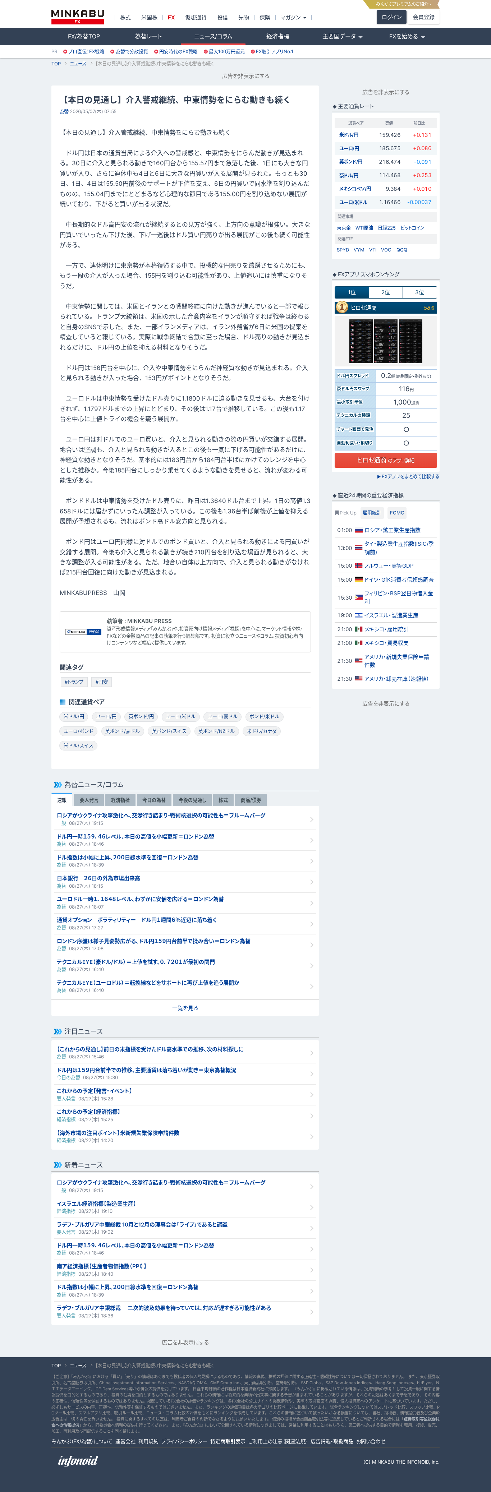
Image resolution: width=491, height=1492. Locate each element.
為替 (64, 111)
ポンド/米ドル (264, 716)
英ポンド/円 (141, 716)
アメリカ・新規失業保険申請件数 (396, 661)
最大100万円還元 (227, 51)
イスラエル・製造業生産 (391, 615)
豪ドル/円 (348, 175)
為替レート (148, 36)
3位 (419, 292)
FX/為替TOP (84, 36)
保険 (265, 17)
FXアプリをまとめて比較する (408, 476)
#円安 (102, 682)
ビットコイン (412, 228)
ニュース (78, 63)
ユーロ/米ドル (181, 716)
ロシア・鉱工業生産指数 (392, 530)
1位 (352, 292)
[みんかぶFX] (77, 17)
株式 (125, 17)
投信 (222, 17)
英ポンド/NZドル (216, 731)
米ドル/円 (74, 716)
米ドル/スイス (78, 745)
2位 (385, 292)
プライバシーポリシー (184, 1441)
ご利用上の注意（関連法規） (278, 1441)
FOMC (397, 513)
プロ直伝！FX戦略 (86, 51)
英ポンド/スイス (169, 731)
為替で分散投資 (132, 51)
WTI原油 (364, 228)
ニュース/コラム (213, 36)
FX (171, 17)
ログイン (391, 17)
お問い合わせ (370, 1441)
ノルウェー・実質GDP (389, 565)
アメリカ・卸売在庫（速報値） (397, 678)
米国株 (149, 17)
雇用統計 (372, 513)
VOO (386, 250)
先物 (243, 17)
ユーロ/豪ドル (223, 716)
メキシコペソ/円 (355, 188)
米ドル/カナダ (262, 731)
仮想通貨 (196, 17)
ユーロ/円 (106, 716)
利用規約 (148, 1441)
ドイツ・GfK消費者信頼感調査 (399, 579)
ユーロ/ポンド (78, 731)
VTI (372, 250)
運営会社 (125, 1441)
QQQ (401, 250)
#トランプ (74, 682)
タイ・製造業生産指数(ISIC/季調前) (399, 547)
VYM (359, 250)
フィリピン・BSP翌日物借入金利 (398, 597)
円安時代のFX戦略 (178, 51)
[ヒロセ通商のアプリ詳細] (386, 341)
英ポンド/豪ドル (122, 731)
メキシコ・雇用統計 (386, 629)
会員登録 (424, 17)
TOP (56, 63)
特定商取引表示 (228, 1441)
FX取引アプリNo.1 (274, 51)
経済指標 (277, 36)
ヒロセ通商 (364, 307)
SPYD (343, 250)
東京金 (344, 228)
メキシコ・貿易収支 (386, 642)
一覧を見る (185, 1007)
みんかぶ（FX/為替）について (82, 1441)
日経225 (387, 228)
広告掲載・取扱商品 (332, 1441)
